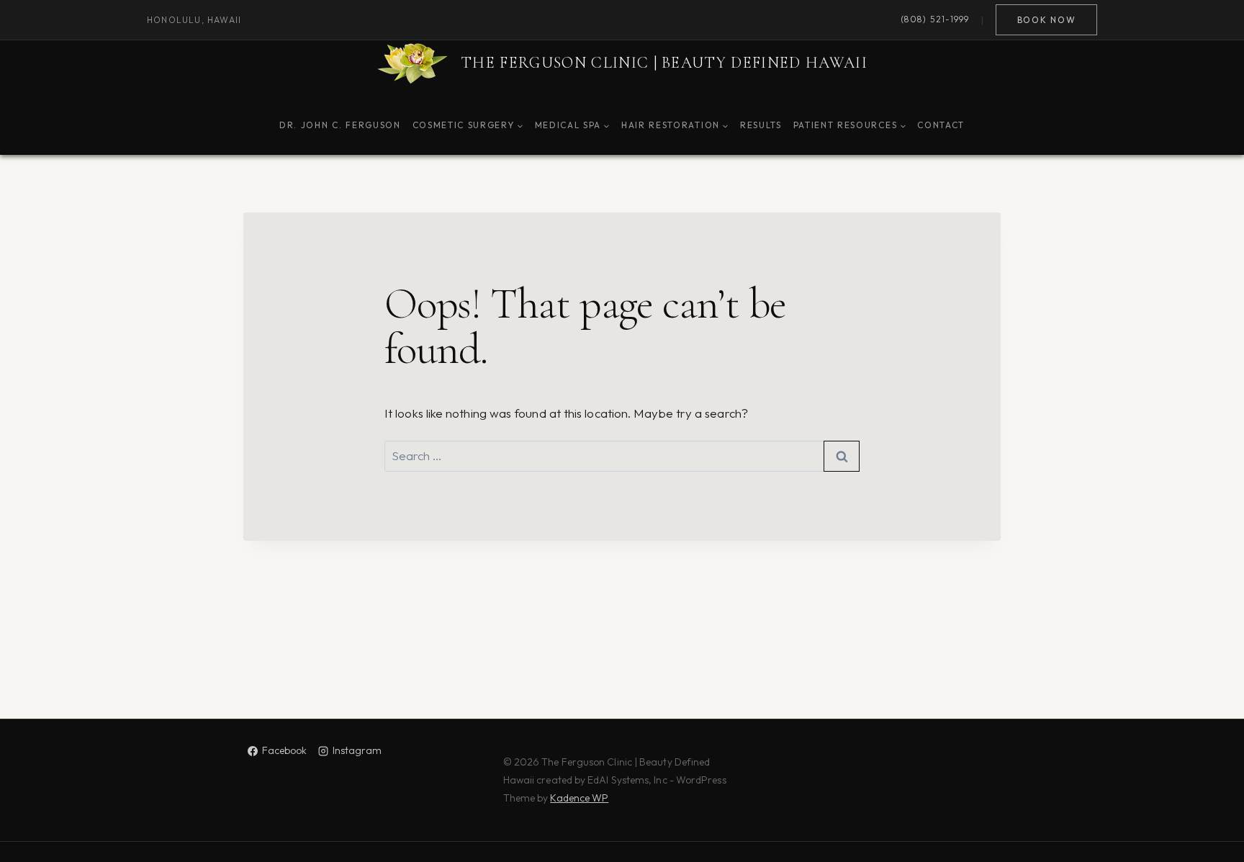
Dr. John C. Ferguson (340, 125)
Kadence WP (579, 797)
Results (761, 125)
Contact (941, 125)
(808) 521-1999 (935, 19)
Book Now (1046, 19)
